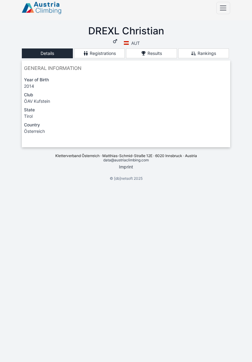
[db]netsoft (123, 178)
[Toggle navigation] (223, 8)
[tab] (47, 53)
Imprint (126, 166)
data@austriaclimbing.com (126, 160)
